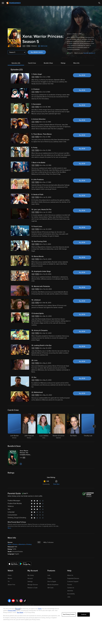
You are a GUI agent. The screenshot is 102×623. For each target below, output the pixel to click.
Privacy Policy (12, 610)
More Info (76, 63)
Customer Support (72, 581)
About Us (70, 575)
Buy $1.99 (82, 75)
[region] (51, 614)
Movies (10, 578)
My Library (31, 575)
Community (46, 484)
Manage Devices (33, 584)
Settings (30, 581)
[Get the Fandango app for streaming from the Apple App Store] (13, 564)
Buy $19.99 (38, 52)
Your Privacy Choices (69, 614)
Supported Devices (73, 578)
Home (9, 575)
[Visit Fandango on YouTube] (13, 600)
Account (30, 578)
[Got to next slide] (94, 426)
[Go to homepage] (13, 3)
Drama (15, 544)
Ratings (63, 63)
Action (10, 544)
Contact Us (70, 588)
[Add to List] (21, 464)
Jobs (68, 597)
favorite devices (88, 53)
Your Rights (20, 612)
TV (8, 581)
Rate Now (56, 484)
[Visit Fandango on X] (17, 600)
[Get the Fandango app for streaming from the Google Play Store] (25, 564)
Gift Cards (50, 588)
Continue (83, 614)
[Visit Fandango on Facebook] (9, 600)
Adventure (22, 544)
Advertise (70, 591)
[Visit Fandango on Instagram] (21, 600)
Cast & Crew (32, 63)
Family (49, 578)
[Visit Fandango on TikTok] (25, 600)
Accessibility (71, 594)
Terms (40, 608)
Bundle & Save (48, 63)
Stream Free (11, 584)
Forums (69, 584)
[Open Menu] (2, 3)
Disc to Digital (52, 581)
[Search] (99, 3)
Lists (49, 575)
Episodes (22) (16, 63)
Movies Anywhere (53, 584)
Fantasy (29, 544)
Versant (18, 608)
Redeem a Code (32, 588)
